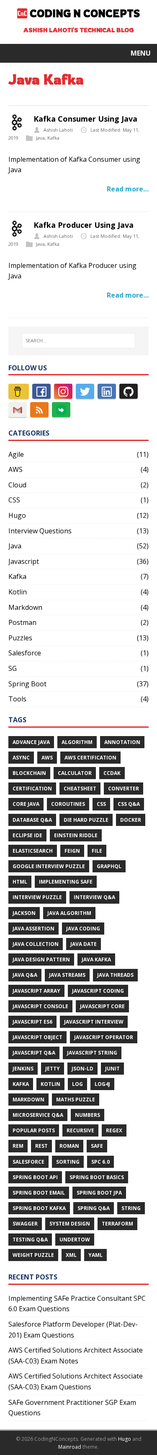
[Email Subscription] (17, 409)
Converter (123, 788)
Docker (130, 819)
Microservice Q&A (38, 1115)
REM (18, 1145)
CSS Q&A (129, 804)
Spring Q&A (93, 1208)
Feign (72, 850)
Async (21, 757)
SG (12, 668)
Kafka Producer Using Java (83, 225)
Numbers (87, 1115)
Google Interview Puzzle (49, 866)
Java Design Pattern (41, 959)
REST (41, 1145)
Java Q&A (25, 974)
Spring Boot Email (39, 1192)
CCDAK (112, 773)
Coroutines (68, 804)
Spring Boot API (35, 1177)
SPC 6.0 (100, 1161)
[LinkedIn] (107, 391)
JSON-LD (82, 1068)
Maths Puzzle (75, 1099)
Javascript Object (37, 1037)
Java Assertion (33, 928)
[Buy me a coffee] (18, 391)
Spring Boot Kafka (39, 1208)
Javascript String (92, 1052)
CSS (14, 500)
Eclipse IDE (27, 835)
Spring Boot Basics (96, 1177)
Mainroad (69, 1446)
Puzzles (20, 637)
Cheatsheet (80, 788)
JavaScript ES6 (32, 1021)
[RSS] (39, 409)
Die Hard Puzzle (86, 819)
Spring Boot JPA (99, 1192)
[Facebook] (41, 391)
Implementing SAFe (66, 881)
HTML (20, 881)
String (131, 1208)
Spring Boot (27, 683)
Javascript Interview (94, 1021)
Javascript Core (102, 1006)
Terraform (117, 1223)
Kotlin (17, 591)
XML (71, 1255)
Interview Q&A (94, 897)
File (97, 850)
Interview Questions (40, 530)
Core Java (26, 804)
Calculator (75, 773)
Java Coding (83, 928)
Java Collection (36, 944)
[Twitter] (85, 391)
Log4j (102, 1084)
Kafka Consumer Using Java (85, 119)
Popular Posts (34, 1130)
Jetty (52, 1068)
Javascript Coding (98, 990)
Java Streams (67, 974)
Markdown (25, 607)
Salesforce (24, 652)
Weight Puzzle (33, 1255)
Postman (22, 622)
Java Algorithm (69, 913)
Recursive (80, 1130)
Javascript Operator (103, 1037)
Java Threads (115, 974)
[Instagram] (63, 391)
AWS (15, 469)
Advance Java (31, 742)
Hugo (17, 515)
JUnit (112, 1068)
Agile (16, 454)
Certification (32, 788)
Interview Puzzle (37, 897)
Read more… (128, 189)
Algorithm (77, 742)
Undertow (74, 1239)
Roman (69, 1145)
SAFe (97, 1145)
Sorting (68, 1161)
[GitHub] (128, 391)
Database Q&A (32, 819)
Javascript (23, 561)
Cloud (17, 484)
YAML (95, 1255)
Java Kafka (96, 959)
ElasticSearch (33, 850)
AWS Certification (90, 757)
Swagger (25, 1223)
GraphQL (109, 866)
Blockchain (29, 773)
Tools (17, 698)
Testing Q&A (30, 1239)
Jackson (24, 913)
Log (77, 1084)
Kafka (53, 138)
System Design (69, 1223)
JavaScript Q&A (34, 1052)
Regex (114, 1130)
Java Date (83, 944)
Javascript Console (40, 1006)
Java (40, 138)
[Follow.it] (61, 409)
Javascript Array (36, 990)
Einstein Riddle (76, 835)
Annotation (122, 742)
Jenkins (23, 1068)
